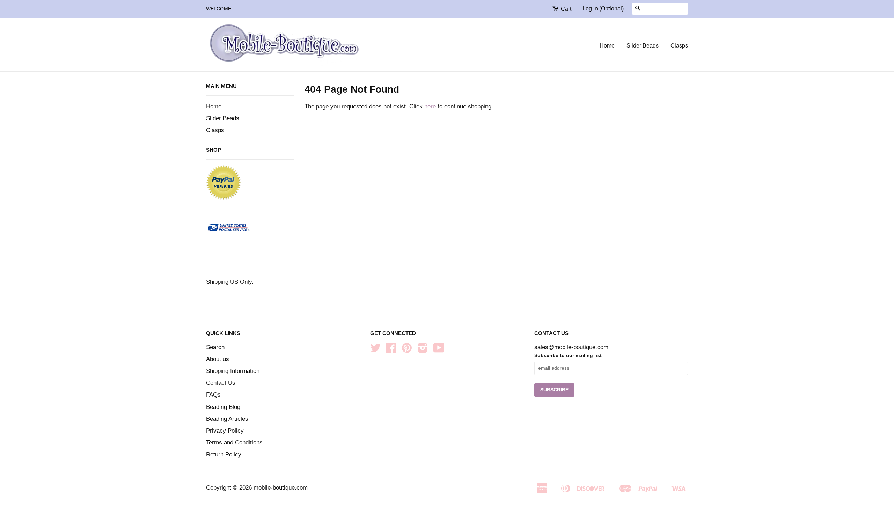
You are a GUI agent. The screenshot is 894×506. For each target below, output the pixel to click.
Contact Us (220, 383)
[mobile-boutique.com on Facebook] (391, 350)
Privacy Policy (225, 430)
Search (215, 347)
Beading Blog (223, 407)
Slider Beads (642, 46)
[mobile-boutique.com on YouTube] (439, 350)
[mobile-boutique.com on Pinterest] (407, 350)
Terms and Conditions (234, 442)
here (430, 106)
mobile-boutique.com (281, 487)
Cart (565, 9)
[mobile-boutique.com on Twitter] (375, 350)
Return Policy (223, 454)
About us (217, 359)
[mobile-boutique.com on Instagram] (422, 350)
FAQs (213, 394)
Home (607, 46)
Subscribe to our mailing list (568, 355)
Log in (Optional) (603, 9)
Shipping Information (232, 371)
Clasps (679, 46)
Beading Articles (227, 418)
